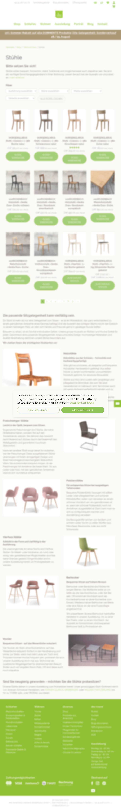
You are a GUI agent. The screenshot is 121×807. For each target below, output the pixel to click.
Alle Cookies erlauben (82, 410)
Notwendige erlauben (38, 410)
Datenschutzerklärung (82, 402)
